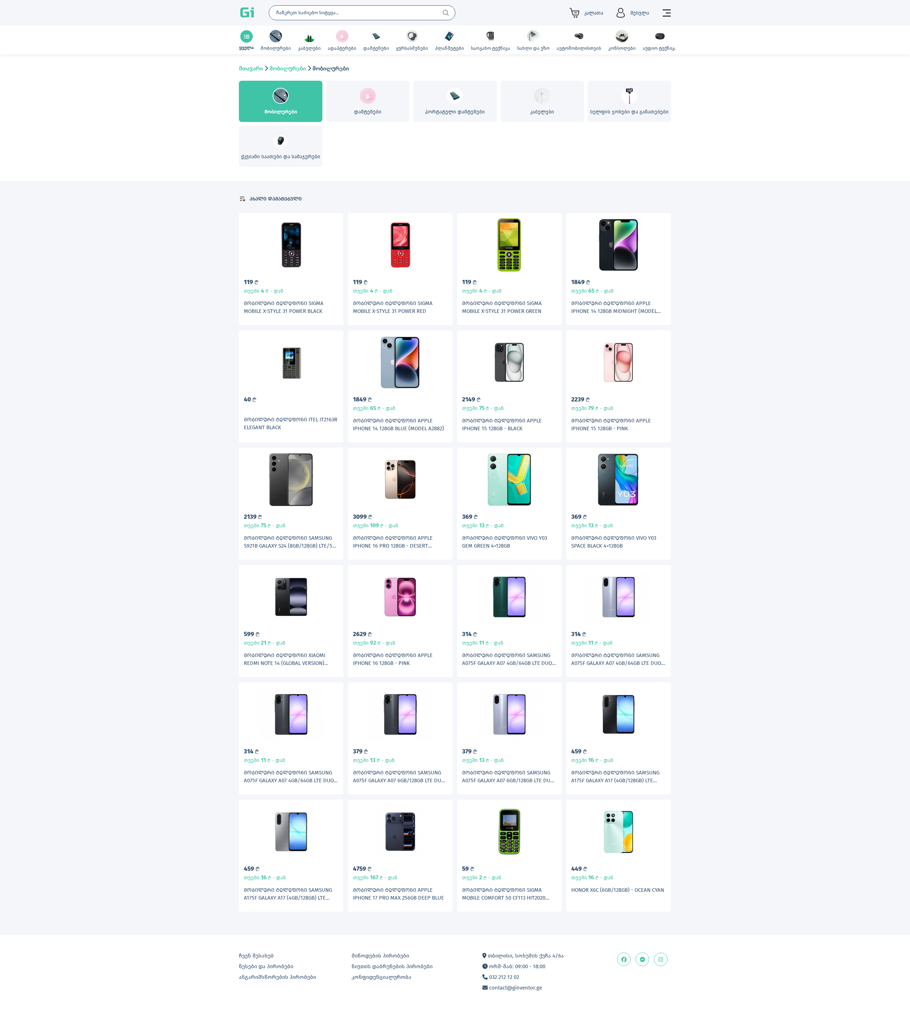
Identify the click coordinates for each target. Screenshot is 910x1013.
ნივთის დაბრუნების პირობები (392, 966)
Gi (247, 12)
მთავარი (251, 68)
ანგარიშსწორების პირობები (277, 977)
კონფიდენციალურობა (381, 977)
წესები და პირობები (266, 966)
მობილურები (287, 68)
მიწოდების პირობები (380, 956)
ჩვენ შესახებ (256, 956)
